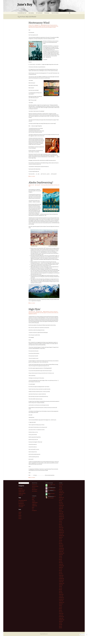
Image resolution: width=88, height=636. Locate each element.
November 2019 (61, 565)
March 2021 (60, 543)
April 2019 (60, 572)
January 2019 (61, 576)
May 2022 (60, 524)
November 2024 (61, 497)
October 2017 (61, 600)
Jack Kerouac (56, 184)
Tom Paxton (54, 27)
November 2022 (61, 516)
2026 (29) (20, 512)
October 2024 (61, 499)
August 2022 (61, 519)
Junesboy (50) (21, 494)
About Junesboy (31, 12)
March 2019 (60, 573)
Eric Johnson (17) (21, 501)
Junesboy (33, 500)
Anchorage (43, 184)
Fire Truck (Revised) (39, 12)
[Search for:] (69, 12)
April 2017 (60, 610)
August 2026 (61, 484)
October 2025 (61, 491)
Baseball (33, 497)
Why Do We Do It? (34, 489)
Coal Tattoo (51, 311)
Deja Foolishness (34, 491)
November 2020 (61, 549)
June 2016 (60, 624)
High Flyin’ (35, 309)
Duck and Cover (54, 25)
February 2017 (61, 613)
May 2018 (60, 589)
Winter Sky (35, 313)
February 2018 (61, 594)
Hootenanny (30, 26)
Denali (52, 184)
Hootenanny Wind (39, 22)
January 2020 (61, 564)
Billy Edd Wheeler (44, 25)
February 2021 (61, 545)
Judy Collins (48, 26)
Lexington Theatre (35, 502)
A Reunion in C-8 (34, 484)
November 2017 (61, 599)
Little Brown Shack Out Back (52, 312)
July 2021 (60, 538)
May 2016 (60, 626)
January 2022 (61, 529)
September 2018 (61, 583)
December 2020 (61, 548)
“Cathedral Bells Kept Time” (22, 12)
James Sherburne (35, 26)
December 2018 (61, 578)
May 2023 (60, 510)
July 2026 (60, 486)
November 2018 (61, 580)
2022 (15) (20, 518)
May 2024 (60, 500)
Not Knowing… (47, 12)
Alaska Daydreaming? (41, 182)
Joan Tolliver (44, 26)
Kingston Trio (46, 312)
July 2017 (60, 605)
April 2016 (60, 627)
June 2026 (60, 487)
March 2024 (60, 502)
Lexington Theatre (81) (22, 493)
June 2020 (60, 557)
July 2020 (60, 556)
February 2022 (61, 527)
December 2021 (61, 530)
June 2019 (60, 568)
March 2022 (60, 526)
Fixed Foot (33, 487)
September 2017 (61, 602)
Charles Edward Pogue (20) (23, 500)
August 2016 (61, 621)
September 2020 (61, 553)
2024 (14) (20, 515)
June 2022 (60, 522)
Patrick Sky (32, 27)
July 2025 (60, 495)
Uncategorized (38, 184)
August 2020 (61, 554)
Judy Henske (52, 26)
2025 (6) (20, 513)
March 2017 (60, 611)
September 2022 (61, 518)
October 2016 (61, 618)
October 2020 (61, 551)
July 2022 (60, 521)
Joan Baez (40, 26)
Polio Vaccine (43, 27)
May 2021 (60, 541)
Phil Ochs (39, 27)
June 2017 (60, 607)
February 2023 (61, 511)
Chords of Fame (49, 25)
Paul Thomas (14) (21, 503)
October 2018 (61, 581)
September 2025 (61, 492)
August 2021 (61, 537)
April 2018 (60, 591)
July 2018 (60, 586)
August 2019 (61, 567)
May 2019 (60, 570)
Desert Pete (33, 312)
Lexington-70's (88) (21, 491)
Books (33, 499)
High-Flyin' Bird (37, 312)
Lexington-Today (39, 311)
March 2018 (60, 592)
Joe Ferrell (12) (21, 506)
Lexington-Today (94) (22, 490)
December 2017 (61, 597)
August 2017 (61, 603)
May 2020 (60, 559)
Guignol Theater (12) (22, 505)
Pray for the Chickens (55, 12)
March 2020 (60, 562)
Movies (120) (20, 488)
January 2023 (61, 513)
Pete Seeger (36, 27)
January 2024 (61, 503)
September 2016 (61, 619)
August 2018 (61, 584)
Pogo (33, 508)
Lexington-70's (37, 25)
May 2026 (60, 489)
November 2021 (61, 532)
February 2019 (61, 575)
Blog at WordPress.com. (44, 633)
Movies (33, 507)
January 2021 (61, 546)
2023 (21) (20, 516)
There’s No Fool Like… (35, 486)
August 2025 (61, 494)
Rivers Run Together (49, 27)
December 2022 (61, 514)
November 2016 (61, 616)
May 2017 (60, 608)
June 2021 (60, 540)
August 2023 (61, 508)
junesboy (49, 484)
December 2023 (61, 505)
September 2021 (61, 535)
